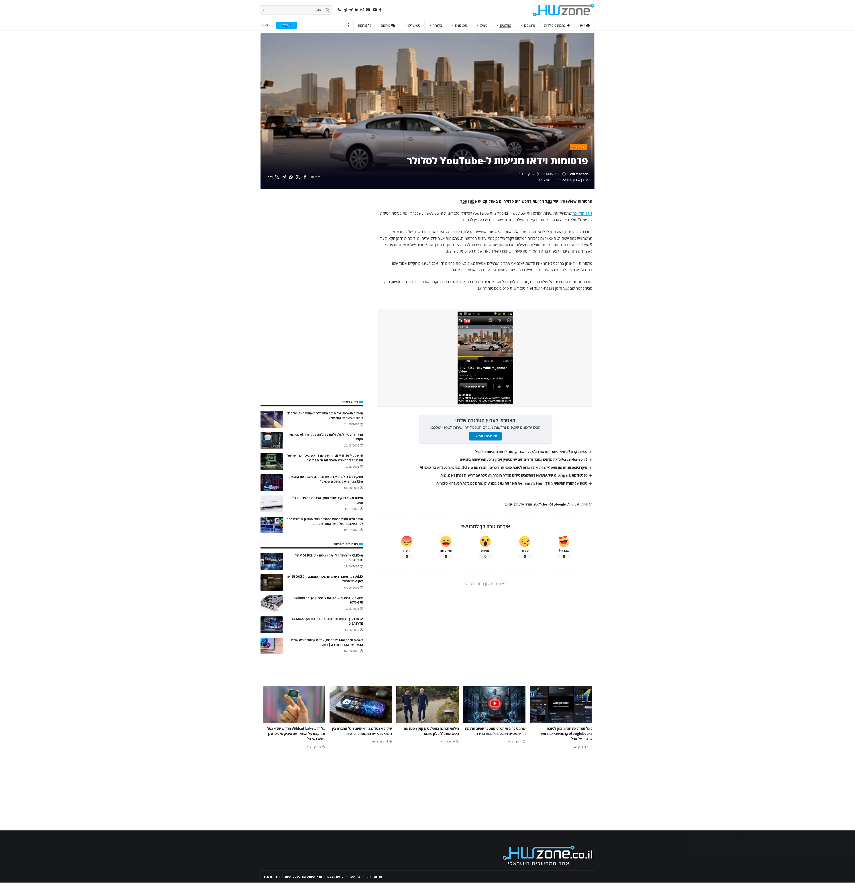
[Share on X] (298, 176)
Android (573, 504)
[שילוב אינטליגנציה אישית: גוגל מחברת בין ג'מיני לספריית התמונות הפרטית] (361, 704)
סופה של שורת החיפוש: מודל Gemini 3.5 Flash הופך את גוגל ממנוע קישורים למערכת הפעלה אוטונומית (511, 483)
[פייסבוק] (380, 10)
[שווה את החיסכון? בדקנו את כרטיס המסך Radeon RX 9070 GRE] (272, 603)
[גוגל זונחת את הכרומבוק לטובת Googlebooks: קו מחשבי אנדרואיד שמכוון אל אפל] (561, 704)
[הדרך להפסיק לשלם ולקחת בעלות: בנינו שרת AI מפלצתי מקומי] (272, 440)
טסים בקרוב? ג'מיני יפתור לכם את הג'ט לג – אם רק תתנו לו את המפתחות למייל (531, 451)
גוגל (548, 201)
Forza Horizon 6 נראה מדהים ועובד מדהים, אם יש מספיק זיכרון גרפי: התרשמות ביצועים (523, 459)
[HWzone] (563, 10)
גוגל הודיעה (582, 213)
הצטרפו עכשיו (485, 436)
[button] (349, 25)
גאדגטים (578, 147)
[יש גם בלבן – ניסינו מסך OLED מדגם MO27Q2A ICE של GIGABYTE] (272, 624)
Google (560, 504)
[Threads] (345, 10)
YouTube (468, 201)
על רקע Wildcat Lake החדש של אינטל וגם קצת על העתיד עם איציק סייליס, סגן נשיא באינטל (296, 733)
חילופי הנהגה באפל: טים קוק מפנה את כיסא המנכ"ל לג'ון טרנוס (431, 731)
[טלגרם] (351, 10)
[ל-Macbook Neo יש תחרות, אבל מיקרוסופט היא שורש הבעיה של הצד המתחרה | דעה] (272, 646)
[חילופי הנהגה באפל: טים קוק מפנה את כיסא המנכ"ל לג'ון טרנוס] (427, 704)
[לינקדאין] (356, 10)
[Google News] (368, 10)
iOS (551, 504)
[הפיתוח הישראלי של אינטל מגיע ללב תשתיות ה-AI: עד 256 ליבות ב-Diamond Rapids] (272, 419)
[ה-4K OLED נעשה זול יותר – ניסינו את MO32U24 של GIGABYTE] (272, 561)
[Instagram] (362, 10)
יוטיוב (508, 504)
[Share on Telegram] (284, 176)
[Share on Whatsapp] (291, 176)
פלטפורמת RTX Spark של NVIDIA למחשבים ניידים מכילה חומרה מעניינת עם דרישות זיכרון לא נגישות (513, 475)
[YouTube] (374, 10)
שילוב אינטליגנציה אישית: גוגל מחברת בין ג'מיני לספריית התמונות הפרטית (362, 731)
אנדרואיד (526, 504)
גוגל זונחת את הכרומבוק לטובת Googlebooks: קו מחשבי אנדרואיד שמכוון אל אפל (566, 733)
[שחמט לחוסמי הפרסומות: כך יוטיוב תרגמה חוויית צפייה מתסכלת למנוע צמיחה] (494, 704)
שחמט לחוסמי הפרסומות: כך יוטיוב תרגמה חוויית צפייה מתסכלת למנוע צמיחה (495, 731)
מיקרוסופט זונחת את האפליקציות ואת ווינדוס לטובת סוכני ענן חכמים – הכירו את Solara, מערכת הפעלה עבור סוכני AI (503, 467)
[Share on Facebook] (305, 176)
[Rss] (339, 10)
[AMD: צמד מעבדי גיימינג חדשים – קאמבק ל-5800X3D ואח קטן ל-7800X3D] (272, 582)
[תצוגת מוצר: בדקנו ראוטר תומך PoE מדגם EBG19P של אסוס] (272, 503)
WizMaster (579, 173)
